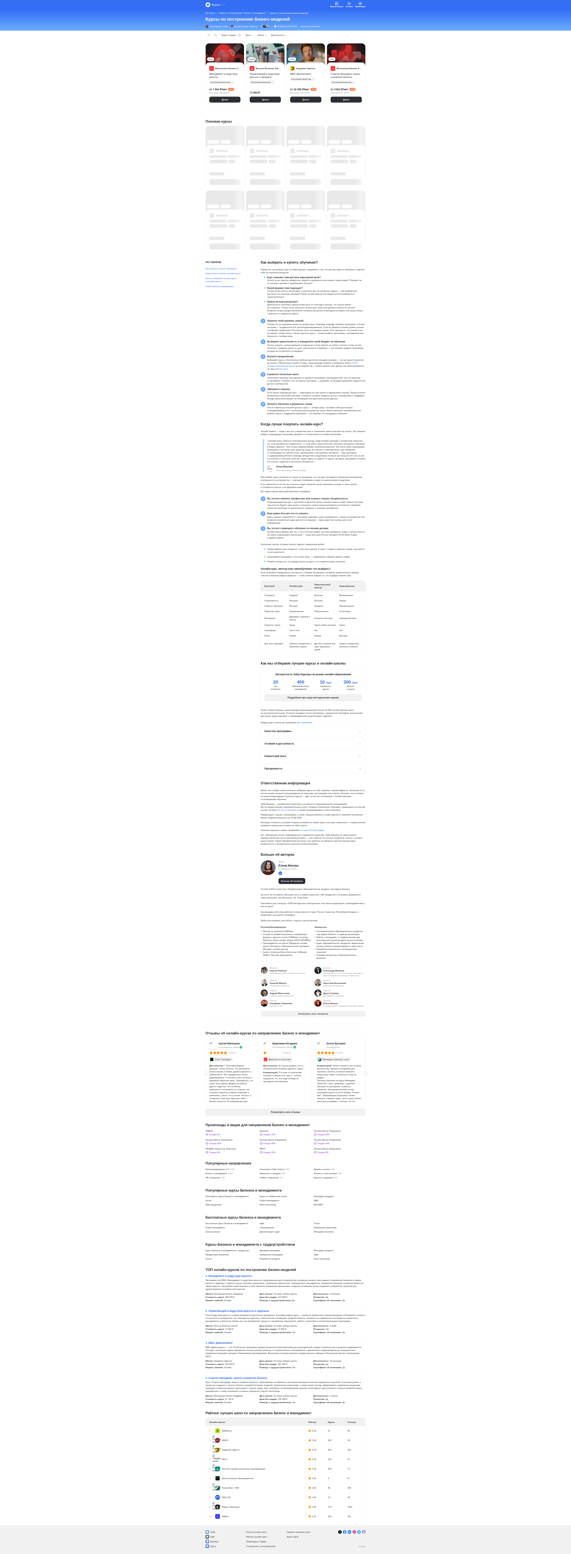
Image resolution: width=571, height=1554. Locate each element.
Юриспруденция (214, 1204)
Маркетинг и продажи (270, 1173)
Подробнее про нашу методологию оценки (313, 697)
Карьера (214, 1541)
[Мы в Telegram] (359, 1532)
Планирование (267, 1227)
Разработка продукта (270, 1259)
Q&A (212, 1537)
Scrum (209, 1200)
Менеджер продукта (323, 1196)
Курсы (213, 1546)
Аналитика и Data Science (272, 1169)
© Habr (362, 1546)
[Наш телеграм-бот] (363, 1532)
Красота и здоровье (323, 1177)
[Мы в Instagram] (354, 1532)
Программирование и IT (217, 1169)
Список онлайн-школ (256, 1532)
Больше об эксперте (292, 881)
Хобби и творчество (269, 1177)
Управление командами (271, 1254)
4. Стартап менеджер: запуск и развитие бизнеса (236, 1377)
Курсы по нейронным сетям (273, 1196)
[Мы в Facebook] (344, 1532)
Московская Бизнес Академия (228, 1294)
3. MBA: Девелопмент (219, 1342)
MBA (316, 1200)
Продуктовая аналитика (217, 1254)
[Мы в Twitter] (340, 1532)
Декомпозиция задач (270, 1232)
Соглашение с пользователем (260, 1546)
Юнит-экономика (268, 1204)
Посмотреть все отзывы (285, 1112)
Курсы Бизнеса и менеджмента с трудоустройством (229, 1250)
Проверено (287, 26)
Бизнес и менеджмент (216, 1173)
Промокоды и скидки (256, 1541)
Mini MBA (318, 1204)
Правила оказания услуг (298, 1532)
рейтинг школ (281, 369)
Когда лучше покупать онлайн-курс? (223, 273)
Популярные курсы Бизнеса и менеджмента (227, 1196)
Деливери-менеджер (270, 1250)
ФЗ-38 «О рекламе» (287, 810)
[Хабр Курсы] (213, 4)
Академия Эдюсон (223, 1361)
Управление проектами (325, 1227)
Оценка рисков (213, 1232)
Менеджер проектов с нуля (335, 1059)
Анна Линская (284, 466)
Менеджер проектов (323, 1232)
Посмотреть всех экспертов (313, 1014)
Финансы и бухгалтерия (325, 1173)
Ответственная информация (219, 286)
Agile (262, 1223)
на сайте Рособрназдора (312, 830)
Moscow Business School (226, 1326)
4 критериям (306, 722)
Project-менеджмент (269, 1200)
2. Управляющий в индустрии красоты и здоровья (237, 1310)
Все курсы (210, 13)
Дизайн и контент (322, 1169)
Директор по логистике (280, 1059)
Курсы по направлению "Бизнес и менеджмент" (242, 13)
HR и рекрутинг (213, 1177)
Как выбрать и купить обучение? (221, 268)
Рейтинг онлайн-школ (256, 1537)
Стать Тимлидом (223, 1059)
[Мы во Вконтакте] (349, 1532)
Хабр (212, 1532)
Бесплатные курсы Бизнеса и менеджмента (227, 1223)
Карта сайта (292, 1537)
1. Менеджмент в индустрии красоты (229, 1276)
